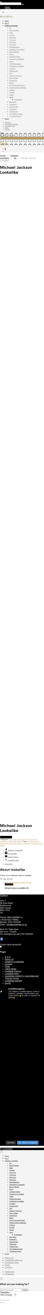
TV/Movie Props (15, 116)
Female (12, 35)
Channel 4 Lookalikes (16, 59)
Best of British (14, 52)
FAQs (7, 128)
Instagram (8, 8)
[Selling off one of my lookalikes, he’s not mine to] (22, 1101)
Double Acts (13, 71)
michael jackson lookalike (20, 922)
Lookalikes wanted (13, 1059)
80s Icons (12, 42)
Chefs (11, 61)
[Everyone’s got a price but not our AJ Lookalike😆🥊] (22, 1200)
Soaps (11, 95)
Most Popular (14, 30)
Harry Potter (13, 78)
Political (12, 90)
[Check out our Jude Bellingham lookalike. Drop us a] (22, 1137)
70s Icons (12, 40)
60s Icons (12, 38)
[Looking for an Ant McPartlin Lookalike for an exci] (22, 1083)
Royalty (11, 92)
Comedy (12, 69)
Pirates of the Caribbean (17, 88)
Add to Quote (6, 915)
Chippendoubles (15, 64)
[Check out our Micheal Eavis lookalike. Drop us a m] (22, 1171)
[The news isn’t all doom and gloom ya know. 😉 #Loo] (22, 1125)
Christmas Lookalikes (16, 66)
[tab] (24, 942)
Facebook (7, 7)
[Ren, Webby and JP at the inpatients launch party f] (22, 1108)
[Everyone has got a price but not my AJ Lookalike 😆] (22, 1194)
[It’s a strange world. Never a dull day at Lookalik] (22, 1214)
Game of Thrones (15, 76)
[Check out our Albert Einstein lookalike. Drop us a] (22, 1117)
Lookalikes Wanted (11, 124)
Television (13, 109)
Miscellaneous (14, 47)
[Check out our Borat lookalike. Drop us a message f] (22, 1207)
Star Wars (12, 102)
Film (10, 73)
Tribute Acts (13, 111)
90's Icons (21, 918)
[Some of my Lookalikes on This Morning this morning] (22, 1182)
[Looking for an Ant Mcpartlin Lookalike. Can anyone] (22, 1090)
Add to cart (9, 963)
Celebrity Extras (14, 57)
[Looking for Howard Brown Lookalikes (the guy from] (22, 1163)
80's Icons (12, 918)
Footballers (18, 100)
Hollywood (13, 80)
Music (11, 83)
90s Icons (12, 45)
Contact (7, 130)
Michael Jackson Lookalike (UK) (17, 966)
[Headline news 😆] (22, 1130)
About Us (8, 122)
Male (11, 33)
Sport (11, 97)
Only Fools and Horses (17, 85)
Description (9, 942)
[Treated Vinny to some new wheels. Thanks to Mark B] (22, 1156)
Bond (11, 54)
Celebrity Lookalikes (11, 26)
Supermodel (13, 107)
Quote (7, 119)
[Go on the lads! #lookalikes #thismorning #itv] (22, 1188)
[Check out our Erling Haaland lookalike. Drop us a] (22, 1148)
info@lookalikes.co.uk (16, 1003)
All (10, 28)
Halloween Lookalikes (17, 49)
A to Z (7, 23)
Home (7, 21)
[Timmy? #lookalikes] (22, 1095)
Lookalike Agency (13, 1049)
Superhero (13, 104)
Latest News (10, 1047)
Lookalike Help (10, 126)
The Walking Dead (15, 114)
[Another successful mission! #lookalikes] (22, 1177)
